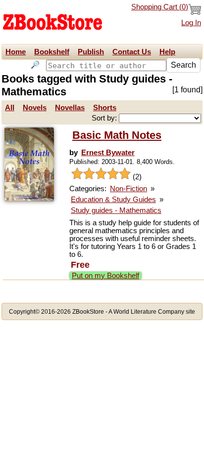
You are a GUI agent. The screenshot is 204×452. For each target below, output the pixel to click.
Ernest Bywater (108, 153)
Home (15, 52)
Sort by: (105, 118)
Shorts (104, 108)
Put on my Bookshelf (105, 276)
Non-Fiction (128, 189)
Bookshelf (51, 52)
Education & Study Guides (113, 200)
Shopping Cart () (159, 7)
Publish (91, 52)
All (9, 108)
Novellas (70, 108)
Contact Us (131, 52)
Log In (191, 23)
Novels (35, 108)
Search (183, 65)
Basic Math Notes (116, 135)
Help (167, 52)
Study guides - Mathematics (116, 210)
